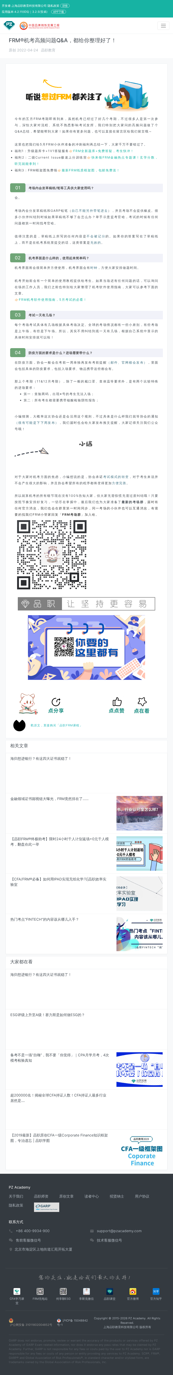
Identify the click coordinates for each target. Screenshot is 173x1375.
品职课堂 (110, 1298)
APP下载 (58, 11)
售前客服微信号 (28, 1240)
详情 (65, 5)
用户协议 (142, 1196)
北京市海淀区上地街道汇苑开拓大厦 (43, 1249)
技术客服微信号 (109, 1240)
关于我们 (16, 1196)
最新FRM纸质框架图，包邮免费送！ (91, 170)
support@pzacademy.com (119, 1231)
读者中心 (91, 1196)
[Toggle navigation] (163, 26)
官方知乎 (156, 1298)
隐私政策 (16, 1205)
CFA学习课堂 (17, 1301)
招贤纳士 (117, 1196)
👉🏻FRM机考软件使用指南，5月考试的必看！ (51, 299)
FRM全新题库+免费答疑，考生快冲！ (103, 151)
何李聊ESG (63, 1298)
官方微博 (133, 1298)
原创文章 (66, 1196)
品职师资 (41, 1196)
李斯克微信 (86, 1298)
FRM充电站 (40, 1298)
